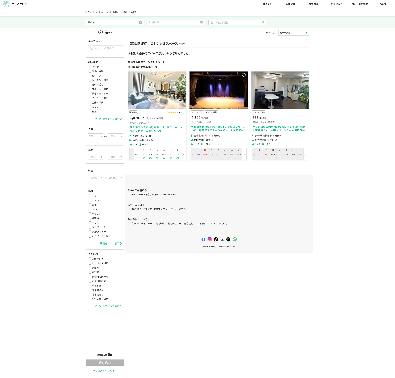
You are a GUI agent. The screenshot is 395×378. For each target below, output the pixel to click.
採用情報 (201, 223)
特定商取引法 (174, 223)
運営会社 (188, 223)
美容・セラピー (100, 93)
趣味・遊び (98, 84)
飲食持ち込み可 (100, 276)
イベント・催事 (100, 98)
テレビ (95, 222)
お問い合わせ (225, 223)
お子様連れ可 (99, 281)
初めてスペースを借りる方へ (144, 194)
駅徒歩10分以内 (100, 299)
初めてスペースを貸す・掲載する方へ (149, 208)
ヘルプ (383, 4)
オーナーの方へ (178, 208)
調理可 (95, 272)
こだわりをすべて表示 (107, 306)
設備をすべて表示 (109, 243)
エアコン (96, 200)
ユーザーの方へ (169, 194)
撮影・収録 (98, 71)
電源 (94, 204)
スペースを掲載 (360, 4)
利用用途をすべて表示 (107, 118)
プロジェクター (100, 227)
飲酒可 (95, 267)
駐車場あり (98, 294)
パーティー (97, 66)
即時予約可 (98, 258)
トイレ (95, 195)
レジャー (96, 106)
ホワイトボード (100, 236)
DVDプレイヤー (100, 231)
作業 (94, 111)
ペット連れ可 (99, 285)
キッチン (96, 213)
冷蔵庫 (95, 218)
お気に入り (337, 4)
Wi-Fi (95, 209)
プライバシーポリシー (141, 223)
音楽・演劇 (98, 102)
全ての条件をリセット (105, 370)
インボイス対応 (100, 263)
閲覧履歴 (313, 4)
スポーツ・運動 (100, 89)
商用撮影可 (98, 290)
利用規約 (160, 223)
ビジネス (96, 75)
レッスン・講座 (100, 80)
